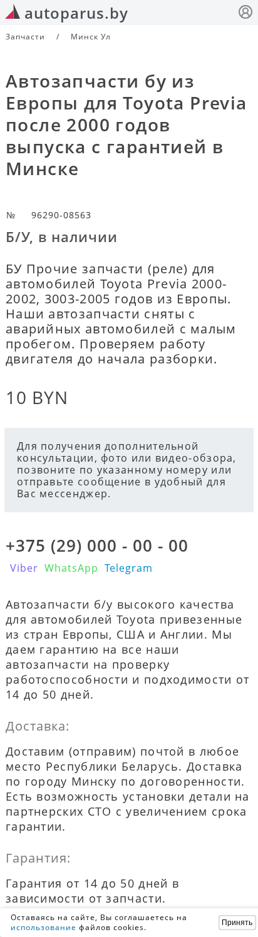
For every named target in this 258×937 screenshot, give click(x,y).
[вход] (245, 13)
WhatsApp (71, 568)
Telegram (129, 568)
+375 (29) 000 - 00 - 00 (97, 545)
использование (43, 927)
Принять (237, 922)
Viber (24, 568)
